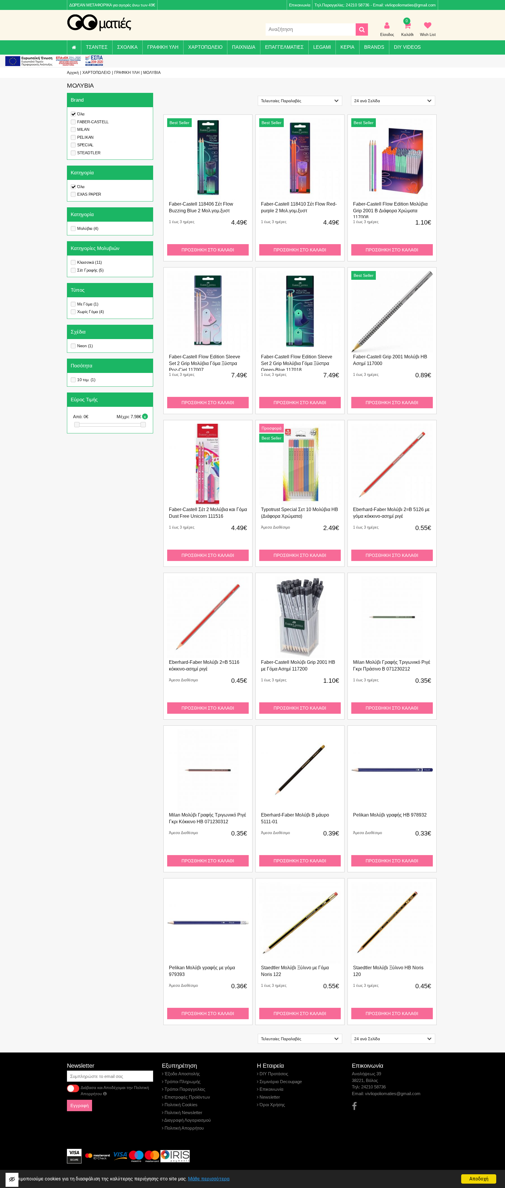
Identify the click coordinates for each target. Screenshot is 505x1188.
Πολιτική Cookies (180, 1104)
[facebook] (354, 1106)
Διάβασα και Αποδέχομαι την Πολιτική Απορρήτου (115, 1090)
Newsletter (269, 1097)
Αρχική (73, 72)
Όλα (80, 114)
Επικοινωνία (299, 5)
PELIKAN (85, 137)
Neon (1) (85, 345)
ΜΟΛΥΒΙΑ (152, 72)
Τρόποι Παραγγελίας (184, 1089)
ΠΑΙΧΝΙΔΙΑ (243, 47)
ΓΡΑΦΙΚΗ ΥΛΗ (163, 47)
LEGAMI (322, 47)
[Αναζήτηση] (362, 29)
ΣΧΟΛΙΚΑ (127, 47)
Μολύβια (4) (87, 228)
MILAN (83, 129)
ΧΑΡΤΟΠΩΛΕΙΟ (205, 47)
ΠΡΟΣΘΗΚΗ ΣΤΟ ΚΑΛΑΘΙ (207, 249)
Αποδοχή (478, 1179)
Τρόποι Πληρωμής (181, 1081)
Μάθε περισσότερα (208, 1179)
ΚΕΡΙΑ (347, 47)
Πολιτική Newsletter (182, 1112)
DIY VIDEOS (407, 47)
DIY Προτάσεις (273, 1073)
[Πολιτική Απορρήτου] (105, 1093)
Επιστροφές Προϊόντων (186, 1097)
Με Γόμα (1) (87, 304)
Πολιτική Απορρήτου (183, 1128)
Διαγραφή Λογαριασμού (187, 1120)
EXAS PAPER (89, 194)
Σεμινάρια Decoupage (280, 1081)
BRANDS (374, 47)
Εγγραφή (79, 1105)
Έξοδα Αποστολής (181, 1073)
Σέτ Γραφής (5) (90, 270)
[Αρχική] (74, 47)
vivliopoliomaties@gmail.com (410, 5)
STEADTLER (88, 152)
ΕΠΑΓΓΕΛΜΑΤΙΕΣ (284, 47)
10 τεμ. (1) (86, 379)
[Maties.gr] (99, 23)
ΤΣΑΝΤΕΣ (97, 47)
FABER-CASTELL (93, 121)
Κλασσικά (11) (89, 262)
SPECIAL (85, 145)
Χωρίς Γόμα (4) (90, 311)
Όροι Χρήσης (271, 1104)
